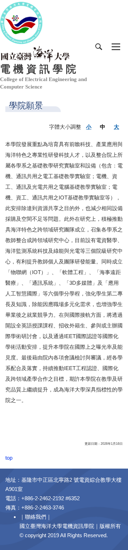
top (8, 458)
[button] (99, 47)
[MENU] (116, 47)
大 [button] (116, 127)
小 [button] (88, 127)
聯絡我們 (35, 517)
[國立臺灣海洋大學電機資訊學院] (35, 53)
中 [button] (102, 127)
